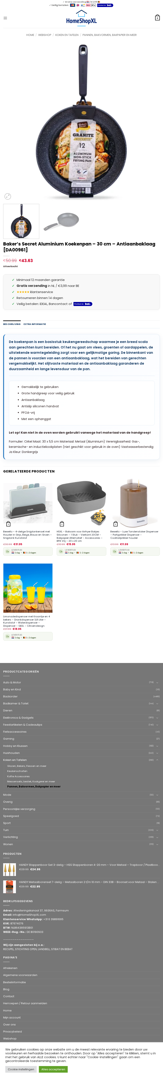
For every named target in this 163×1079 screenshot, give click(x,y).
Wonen (8, 844)
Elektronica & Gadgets (18, 717)
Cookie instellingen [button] (21, 1069)
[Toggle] (157, 682)
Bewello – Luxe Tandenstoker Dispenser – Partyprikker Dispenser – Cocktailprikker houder (134, 534)
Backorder (10, 696)
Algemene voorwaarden (20, 975)
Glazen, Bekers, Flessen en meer (26, 766)
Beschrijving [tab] (12, 324)
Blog (6, 989)
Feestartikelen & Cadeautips (22, 724)
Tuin (6, 830)
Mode (7, 795)
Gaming (8, 738)
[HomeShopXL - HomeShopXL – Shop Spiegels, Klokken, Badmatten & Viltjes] (81, 18)
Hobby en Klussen (15, 746)
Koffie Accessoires (18, 776)
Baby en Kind (12, 689)
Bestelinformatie (14, 982)
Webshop (44, 35)
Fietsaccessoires (15, 731)
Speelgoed (11, 816)
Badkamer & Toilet (15, 703)
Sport (7, 823)
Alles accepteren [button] (53, 1069)
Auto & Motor (12, 682)
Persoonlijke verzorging (19, 809)
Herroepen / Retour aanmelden (25, 1003)
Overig (8, 802)
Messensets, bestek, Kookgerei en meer (31, 781)
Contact (8, 996)
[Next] (151, 122)
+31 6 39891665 (53, 919)
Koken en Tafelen (67, 35)
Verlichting (10, 837)
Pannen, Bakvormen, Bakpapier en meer (110, 35)
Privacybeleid (12, 1031)
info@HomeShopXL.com (29, 915)
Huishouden (11, 753)
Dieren (7, 710)
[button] (5, 18)
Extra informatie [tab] (35, 324)
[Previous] (11, 122)
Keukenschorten (17, 771)
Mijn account (12, 1017)
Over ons (9, 1024)
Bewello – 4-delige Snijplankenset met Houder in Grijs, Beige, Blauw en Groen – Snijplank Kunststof (27, 534)
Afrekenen (10, 968)
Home (30, 35)
